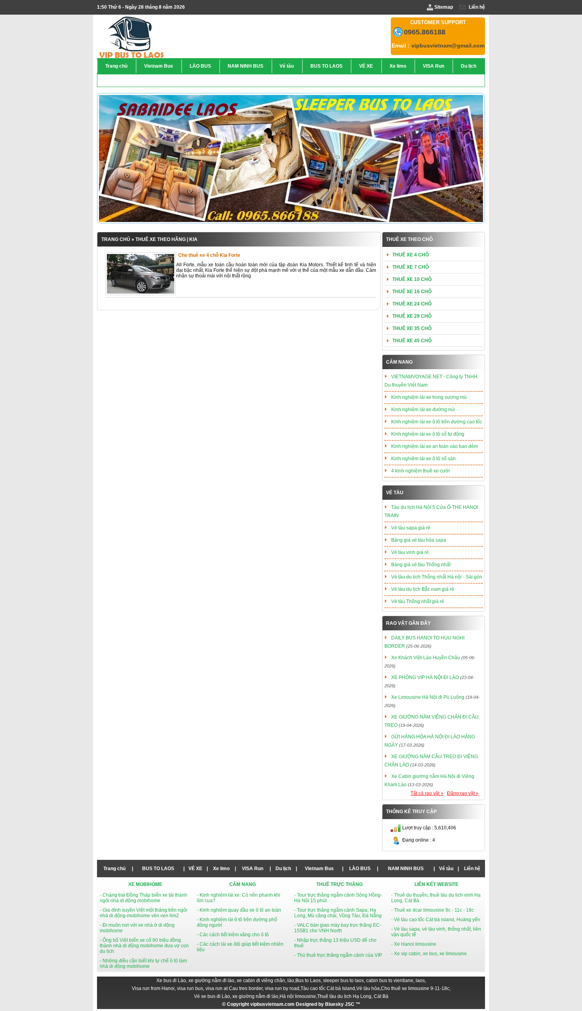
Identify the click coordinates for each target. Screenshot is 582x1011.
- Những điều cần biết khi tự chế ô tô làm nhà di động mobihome (143, 963)
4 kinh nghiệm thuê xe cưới (420, 471)
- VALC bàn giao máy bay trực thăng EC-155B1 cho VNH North (337, 927)
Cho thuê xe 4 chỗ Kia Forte (209, 255)
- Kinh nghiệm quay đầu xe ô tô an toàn (239, 910)
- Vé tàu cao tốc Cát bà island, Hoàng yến (435, 919)
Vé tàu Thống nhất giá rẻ (417, 601)
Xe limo (221, 868)
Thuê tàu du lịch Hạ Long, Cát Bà (352, 996)
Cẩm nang (399, 362)
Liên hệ (476, 7)
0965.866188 (424, 32)
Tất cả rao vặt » (427, 793)
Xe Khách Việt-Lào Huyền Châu (425, 657)
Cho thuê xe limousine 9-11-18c (415, 988)
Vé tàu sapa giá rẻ (410, 528)
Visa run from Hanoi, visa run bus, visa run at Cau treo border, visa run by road (215, 988)
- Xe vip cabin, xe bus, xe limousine (429, 953)
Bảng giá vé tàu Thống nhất (421, 564)
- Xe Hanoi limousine (413, 944)
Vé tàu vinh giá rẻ (410, 552)
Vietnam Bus (319, 868)
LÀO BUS (360, 868)
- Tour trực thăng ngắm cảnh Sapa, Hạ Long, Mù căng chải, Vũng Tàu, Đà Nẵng (338, 912)
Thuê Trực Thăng (339, 884)
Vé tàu (394, 492)
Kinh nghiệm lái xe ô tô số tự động (427, 434)
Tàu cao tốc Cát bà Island (328, 988)
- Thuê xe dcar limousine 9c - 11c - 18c (432, 910)
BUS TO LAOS (158, 868)
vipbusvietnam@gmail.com (448, 45)
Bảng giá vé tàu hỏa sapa (418, 540)
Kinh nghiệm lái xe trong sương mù (429, 397)
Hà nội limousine (298, 996)
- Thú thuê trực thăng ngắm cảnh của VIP (338, 955)
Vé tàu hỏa (368, 988)
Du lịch (283, 868)
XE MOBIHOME (145, 884)
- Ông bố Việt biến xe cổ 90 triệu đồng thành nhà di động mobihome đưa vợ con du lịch (144, 945)
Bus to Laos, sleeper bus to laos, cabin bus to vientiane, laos (360, 980)
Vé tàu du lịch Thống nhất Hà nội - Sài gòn (436, 577)
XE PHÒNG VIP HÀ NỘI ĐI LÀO (425, 677)
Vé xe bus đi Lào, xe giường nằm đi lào (236, 996)
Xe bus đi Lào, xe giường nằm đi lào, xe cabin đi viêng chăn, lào (225, 980)
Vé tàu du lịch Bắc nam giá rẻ (422, 589)
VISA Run (252, 868)
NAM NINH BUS (406, 868)
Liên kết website (436, 884)
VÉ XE (195, 868)
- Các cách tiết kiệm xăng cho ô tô (233, 934)
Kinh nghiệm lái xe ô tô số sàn (423, 458)
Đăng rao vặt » (463, 793)
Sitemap (443, 7)
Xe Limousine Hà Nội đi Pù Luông (427, 697)
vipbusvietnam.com (272, 1004)
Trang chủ (115, 239)
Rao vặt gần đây (408, 623)
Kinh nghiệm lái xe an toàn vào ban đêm (434, 446)
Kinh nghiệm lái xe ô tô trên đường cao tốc (436, 422)
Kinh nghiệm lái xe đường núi (423, 409)
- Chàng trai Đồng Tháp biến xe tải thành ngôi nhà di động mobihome (143, 897)
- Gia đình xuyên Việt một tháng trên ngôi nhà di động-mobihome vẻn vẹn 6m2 (143, 912)
